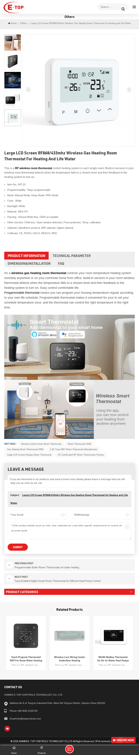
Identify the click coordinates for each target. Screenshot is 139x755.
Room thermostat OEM (79, 444)
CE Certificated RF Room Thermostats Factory (81, 455)
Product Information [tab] (26, 255)
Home (14, 23)
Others (23, 23)
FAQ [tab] (61, 263)
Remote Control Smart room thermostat (41, 444)
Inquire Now (125, 740)
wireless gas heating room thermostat (38, 273)
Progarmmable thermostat (21, 292)
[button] (129, 90)
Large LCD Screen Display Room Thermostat (29, 455)
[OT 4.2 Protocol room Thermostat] (52, 168)
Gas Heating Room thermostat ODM (25, 449)
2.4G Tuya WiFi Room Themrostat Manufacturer (73, 449)
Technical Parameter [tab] (72, 255)
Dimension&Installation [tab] (29, 263)
